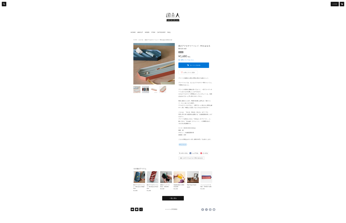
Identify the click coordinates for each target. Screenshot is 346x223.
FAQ (168, 32)
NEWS (147, 32)
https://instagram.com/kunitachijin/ (210, 209)
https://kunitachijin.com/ (214, 209)
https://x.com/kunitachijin (206, 209)
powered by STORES (171, 209)
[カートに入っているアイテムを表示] (342, 4)
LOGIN (334, 4)
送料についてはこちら (187, 60)
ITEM (153, 32)
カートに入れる (195, 65)
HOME (133, 32)
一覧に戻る (173, 198)
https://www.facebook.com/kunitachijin (202, 209)
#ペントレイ (182, 144)
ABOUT (140, 32)
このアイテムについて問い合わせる (192, 158)
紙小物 (141, 40)
